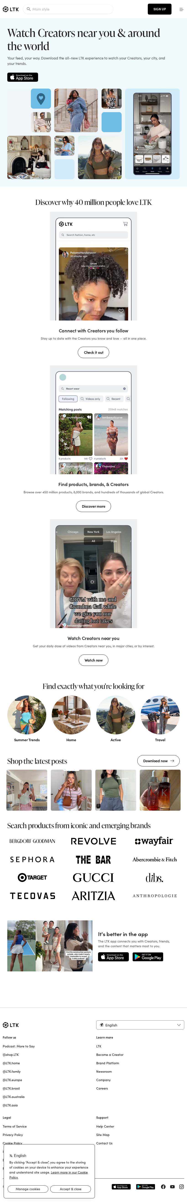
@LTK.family (12, 1072)
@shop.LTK (11, 1055)
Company (103, 1080)
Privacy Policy (13, 1135)
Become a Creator (109, 1055)
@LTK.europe (12, 1080)
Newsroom (104, 1072)
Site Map (103, 1135)
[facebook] (163, 1186)
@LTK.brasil (11, 1088)
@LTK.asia (10, 1105)
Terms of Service (15, 1126)
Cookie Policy (12, 1143)
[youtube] (172, 1186)
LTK (98, 1046)
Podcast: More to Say (19, 1046)
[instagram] (181, 1186)
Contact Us (104, 1143)
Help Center (105, 1126)
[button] (181, 9)
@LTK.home (11, 1063)
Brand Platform (107, 1063)
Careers (102, 1088)
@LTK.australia (14, 1097)
